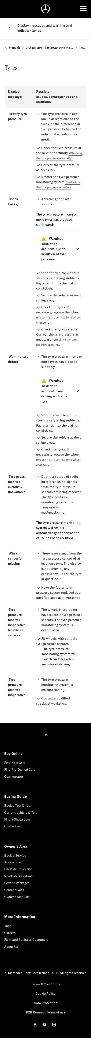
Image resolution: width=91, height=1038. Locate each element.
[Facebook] (34, 1024)
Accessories (13, 862)
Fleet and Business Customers (26, 939)
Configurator (13, 776)
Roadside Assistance (19, 876)
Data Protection (45, 1003)
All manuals (13, 48)
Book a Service (15, 855)
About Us (11, 946)
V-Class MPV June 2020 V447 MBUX (50, 48)
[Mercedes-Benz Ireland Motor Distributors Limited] (45, 8)
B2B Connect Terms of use (45, 1012)
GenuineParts (14, 890)
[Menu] (83, 9)
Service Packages (16, 883)
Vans (7, 926)
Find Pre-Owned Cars (19, 769)
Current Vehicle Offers (20, 812)
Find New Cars (14, 762)
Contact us (12, 826)
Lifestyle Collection (18, 869)
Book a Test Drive (17, 805)
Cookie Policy (45, 993)
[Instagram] (54, 1024)
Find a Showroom (17, 819)
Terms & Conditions (45, 984)
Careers (9, 933)
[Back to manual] (11, 28)
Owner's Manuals (16, 897)
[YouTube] (44, 1024)
